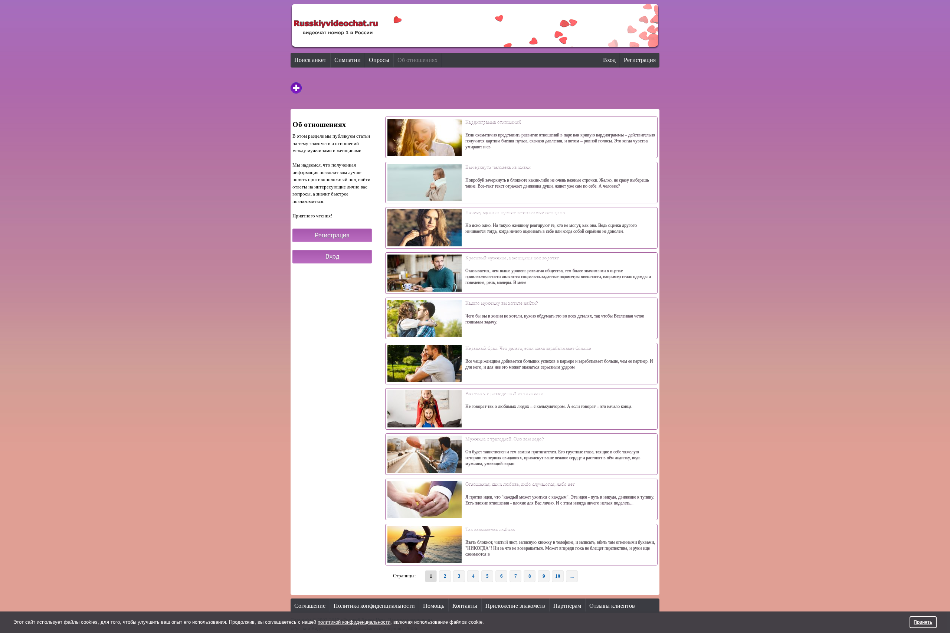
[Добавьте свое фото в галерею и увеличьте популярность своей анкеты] (296, 88)
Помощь (433, 606)
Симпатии (347, 60)
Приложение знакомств (515, 606)
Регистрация (640, 60)
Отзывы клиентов (612, 606)
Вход (609, 60)
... (572, 576)
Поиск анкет (310, 60)
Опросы (379, 60)
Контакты (464, 606)
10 (557, 576)
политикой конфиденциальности (354, 622)
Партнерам (567, 606)
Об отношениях (417, 60)
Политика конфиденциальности (374, 606)
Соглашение (309, 606)
